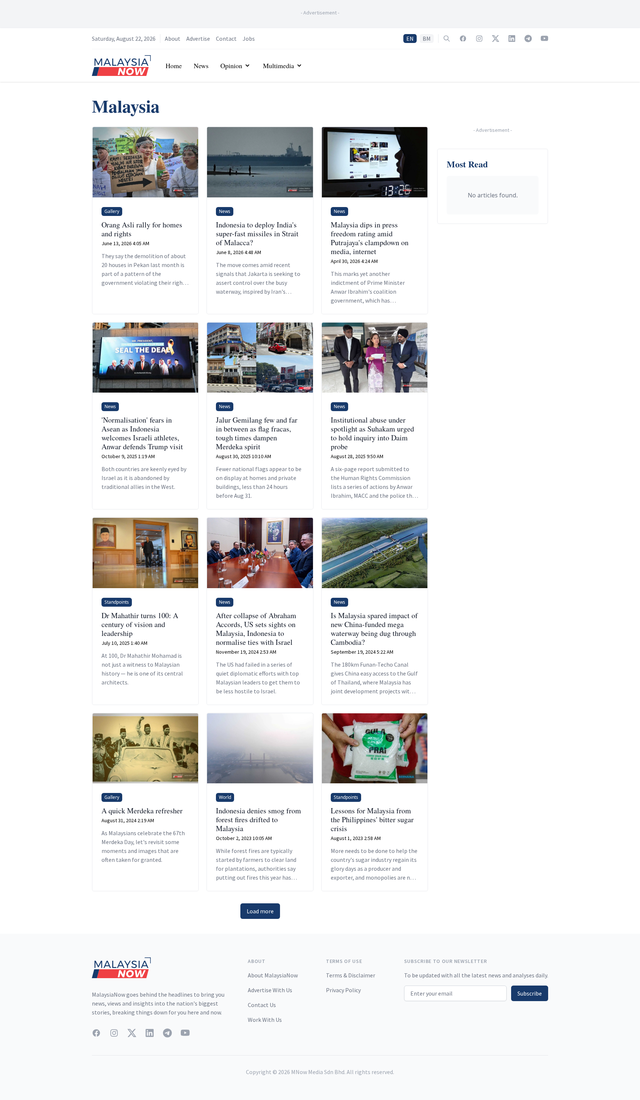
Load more (260, 911)
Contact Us (262, 1005)
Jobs (249, 38)
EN (410, 38)
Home (174, 65)
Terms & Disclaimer (350, 975)
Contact (226, 38)
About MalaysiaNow (273, 975)
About (172, 38)
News (201, 65)
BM (427, 38)
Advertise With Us (270, 990)
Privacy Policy (343, 990)
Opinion (231, 65)
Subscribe (529, 993)
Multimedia (278, 65)
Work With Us (265, 1019)
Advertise (198, 38)
